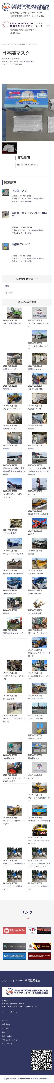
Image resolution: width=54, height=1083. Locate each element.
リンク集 (5, 1028)
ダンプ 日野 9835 (35, 389)
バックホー (32, 494)
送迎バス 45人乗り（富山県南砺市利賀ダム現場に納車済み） (14, 471)
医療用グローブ (21, 244)
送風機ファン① (9, 429)
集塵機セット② (9, 369)
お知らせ (5, 1032)
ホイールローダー (35, 574)
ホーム (4, 44)
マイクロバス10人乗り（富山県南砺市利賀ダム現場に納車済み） (39, 471)
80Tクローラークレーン (38, 633)
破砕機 (31, 554)
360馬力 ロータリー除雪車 (39, 821)
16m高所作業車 (9, 593)
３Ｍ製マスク (19, 190)
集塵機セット (8, 389)
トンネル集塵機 (9, 533)
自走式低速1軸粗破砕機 (13, 574)
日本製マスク (33, 758)
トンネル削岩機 (34, 613)
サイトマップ (7, 1044)
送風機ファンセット (36, 369)
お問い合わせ (7, 1036)
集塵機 (31, 429)
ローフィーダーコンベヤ (13, 554)
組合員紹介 (6, 1024)
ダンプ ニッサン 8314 (12, 409)
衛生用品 (21, 44)
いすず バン (33, 778)
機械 (7, 286)
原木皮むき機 (8, 699)
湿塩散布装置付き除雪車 (38, 514)
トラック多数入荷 (35, 718)
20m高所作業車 (34, 593)
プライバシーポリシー (10, 1040)
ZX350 (31, 534)
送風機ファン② (34, 409)
